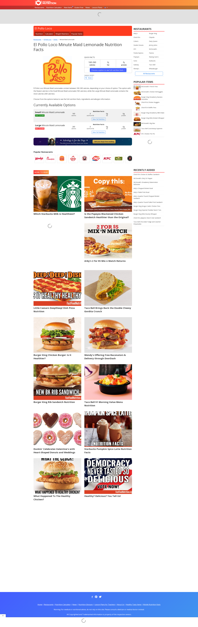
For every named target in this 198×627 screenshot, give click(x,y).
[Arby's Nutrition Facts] (73, 159)
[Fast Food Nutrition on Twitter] (100, 597)
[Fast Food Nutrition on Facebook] (92, 597)
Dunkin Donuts (139, 45)
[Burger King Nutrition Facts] (62, 159)
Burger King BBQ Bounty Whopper (145, 214)
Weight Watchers (62, 34)
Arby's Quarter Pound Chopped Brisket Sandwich (146, 197)
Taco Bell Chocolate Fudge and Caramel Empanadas (147, 223)
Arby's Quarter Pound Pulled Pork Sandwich (148, 202)
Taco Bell (152, 65)
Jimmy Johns (153, 45)
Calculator (49, 34)
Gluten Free (78, 7)
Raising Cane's (154, 57)
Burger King (153, 33)
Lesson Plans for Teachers (105, 604)
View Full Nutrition (99, 119)
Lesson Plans (97, 7)
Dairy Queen (153, 41)
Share (89, 78)
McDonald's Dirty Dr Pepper (143, 178)
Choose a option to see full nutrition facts (107, 70)
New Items (68, 7)
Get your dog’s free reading (104, 141)
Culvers (136, 41)
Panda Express (138, 53)
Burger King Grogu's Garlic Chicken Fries (147, 206)
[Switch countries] (106, 7)
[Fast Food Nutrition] (46, 2)
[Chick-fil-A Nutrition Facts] (50, 159)
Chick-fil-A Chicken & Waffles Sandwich (146, 174)
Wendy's (136, 69)
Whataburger (153, 69)
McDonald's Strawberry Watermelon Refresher (146, 183)
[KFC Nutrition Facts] (107, 159)
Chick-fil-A (137, 37)
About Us (120, 604)
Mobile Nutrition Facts (151, 604)
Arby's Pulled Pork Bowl (141, 192)
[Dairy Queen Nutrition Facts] (96, 159)
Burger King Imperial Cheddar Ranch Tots (147, 210)
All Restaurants (149, 73)
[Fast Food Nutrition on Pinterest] (96, 597)
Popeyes (136, 57)
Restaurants (39, 7)
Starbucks (152, 61)
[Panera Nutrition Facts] (118, 159)
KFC (135, 49)
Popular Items (76, 34)
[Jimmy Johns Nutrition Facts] (130, 159)
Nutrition (39, 34)
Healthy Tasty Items (133, 604)
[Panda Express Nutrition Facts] (84, 159)
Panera (151, 53)
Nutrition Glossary (85, 604)
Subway (136, 65)
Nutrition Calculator (54, 7)
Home (40, 604)
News (87, 7)
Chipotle (151, 37)
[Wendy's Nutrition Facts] (39, 159)
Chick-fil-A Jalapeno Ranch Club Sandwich (147, 218)
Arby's (136, 33)
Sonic (135, 61)
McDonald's (153, 49)
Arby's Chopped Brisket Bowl (143, 188)
